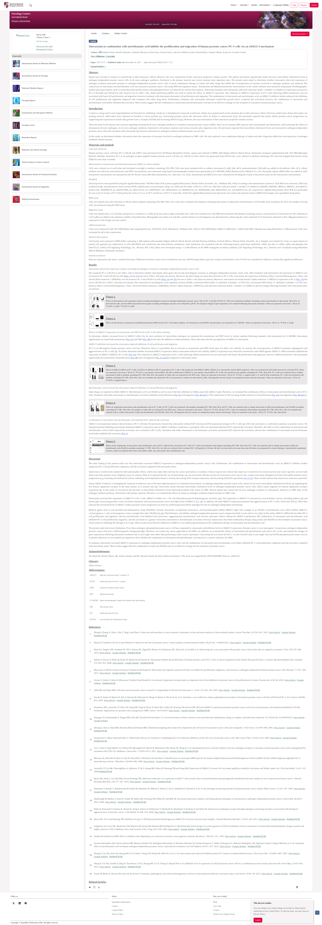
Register (304, 5)
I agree (258, 920)
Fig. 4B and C (202, 395)
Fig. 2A (129, 339)
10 (219, 392)
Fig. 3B (134, 358)
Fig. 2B (146, 339)
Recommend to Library (44, 49)
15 (301, 498)
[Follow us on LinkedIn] (20, 903)
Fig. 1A (300, 279)
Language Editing (281, 5)
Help (215, 902)
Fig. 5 (124, 433)
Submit (314, 5)
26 (143, 531)
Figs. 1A (128, 276)
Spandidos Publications (121, 902)
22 (162, 513)
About (233, 5)
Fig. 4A (177, 395)
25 (132, 523)
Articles (254, 5)
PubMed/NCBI (100, 635)
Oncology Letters (21, 13)
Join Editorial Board (20, 17)
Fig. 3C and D (162, 358)
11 (249, 478)
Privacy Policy (259, 914)
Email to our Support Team (224, 914)
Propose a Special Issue (21, 21)
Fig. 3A (132, 354)
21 (159, 513)
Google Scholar (288, 632)
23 (260, 513)
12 (251, 478)
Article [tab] (94, 33)
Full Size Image (42, 41)
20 (236, 510)
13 (299, 490)
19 (201, 501)
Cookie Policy (273, 911)
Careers (115, 906)
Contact (216, 910)
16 (96, 501)
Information (264, 5)
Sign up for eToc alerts (44, 46)
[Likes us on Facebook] (26, 903)
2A (137, 276)
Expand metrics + (98, 66)
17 (197, 501)
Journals (243, 5)
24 (121, 523)
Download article (299, 34)
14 (219, 498)
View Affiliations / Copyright (103, 56)
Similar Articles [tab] (120, 33)
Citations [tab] (105, 33)
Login (294, 5)
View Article (274, 632)
